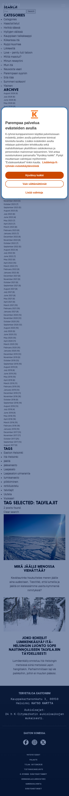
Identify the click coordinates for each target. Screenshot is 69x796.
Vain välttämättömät (35, 183)
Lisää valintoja (34, 192)
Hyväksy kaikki (34, 175)
